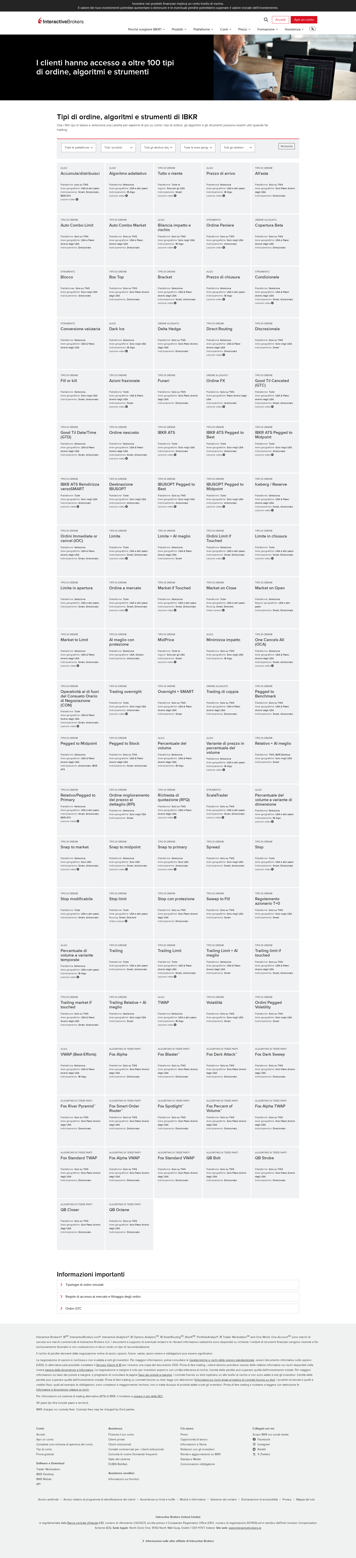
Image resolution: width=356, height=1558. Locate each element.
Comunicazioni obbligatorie (197, 1464)
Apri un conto (304, 20)
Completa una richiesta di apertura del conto (64, 1444)
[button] (312, 30)
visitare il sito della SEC (148, 1396)
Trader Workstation (48, 1469)
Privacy (287, 1499)
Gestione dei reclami (223, 1499)
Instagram (263, 1444)
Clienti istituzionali (119, 1444)
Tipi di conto (44, 1449)
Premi (184, 1434)
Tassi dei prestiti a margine (155, 1375)
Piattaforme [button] (201, 29)
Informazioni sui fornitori (123, 1479)
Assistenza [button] (292, 29)
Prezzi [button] (242, 29)
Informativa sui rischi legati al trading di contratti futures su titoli (235, 1380)
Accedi (280, 20)
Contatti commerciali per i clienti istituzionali (136, 1449)
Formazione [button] (266, 29)
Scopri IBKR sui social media (270, 1434)
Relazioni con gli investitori (197, 1449)
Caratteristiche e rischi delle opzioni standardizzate (221, 1360)
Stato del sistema (119, 1459)
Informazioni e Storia (193, 1444)
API (38, 1484)
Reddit (261, 1449)
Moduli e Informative (193, 1499)
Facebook (263, 1439)
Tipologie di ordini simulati (85, 1285)
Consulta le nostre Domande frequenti (132, 1454)
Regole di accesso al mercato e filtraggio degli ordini (103, 1297)
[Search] (265, 19)
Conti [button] (224, 29)
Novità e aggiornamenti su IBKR (200, 1454)
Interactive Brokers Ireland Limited (178, 1517)
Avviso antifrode (48, 1499)
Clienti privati (116, 1439)
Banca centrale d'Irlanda (82, 1523)
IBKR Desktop (45, 1474)
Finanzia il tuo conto (121, 1434)
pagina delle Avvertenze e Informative (69, 1370)
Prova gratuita (45, 1454)
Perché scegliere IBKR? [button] (145, 29)
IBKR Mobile (44, 1479)
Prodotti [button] (177, 29)
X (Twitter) (263, 1454)
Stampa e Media (190, 1459)
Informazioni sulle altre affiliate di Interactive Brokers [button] (180, 1541)
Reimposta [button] (287, 146)
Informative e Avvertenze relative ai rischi (62, 1389)
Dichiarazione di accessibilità (259, 1499)
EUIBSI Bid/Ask (117, 1464)
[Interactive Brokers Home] (61, 20)
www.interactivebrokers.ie (245, 1528)
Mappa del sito (305, 1499)
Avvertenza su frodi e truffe (157, 1499)
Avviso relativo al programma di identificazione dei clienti (99, 1499)
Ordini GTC (74, 1309)
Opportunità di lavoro (193, 1439)
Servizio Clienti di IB (108, 1365)
